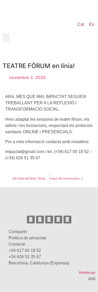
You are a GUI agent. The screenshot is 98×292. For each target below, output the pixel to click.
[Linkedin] (67, 219)
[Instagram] (31, 219)
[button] (6, 37)
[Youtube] (58, 219)
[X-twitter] (49, 219)
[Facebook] (40, 219)
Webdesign (87, 273)
